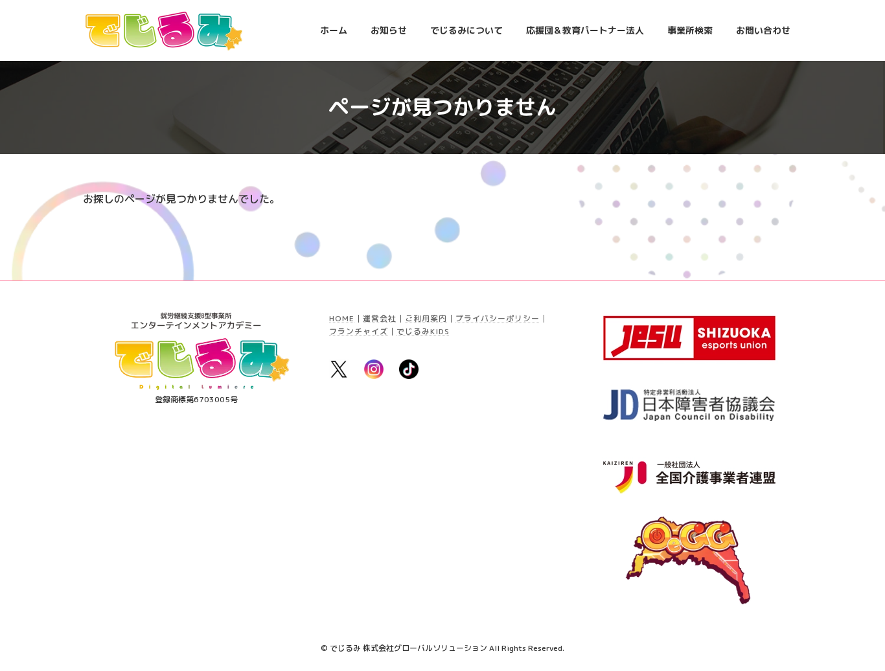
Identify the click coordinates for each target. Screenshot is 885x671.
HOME (341, 318)
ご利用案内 (426, 318)
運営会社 (380, 318)
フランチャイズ (358, 331)
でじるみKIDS (423, 331)
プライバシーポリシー (497, 318)
